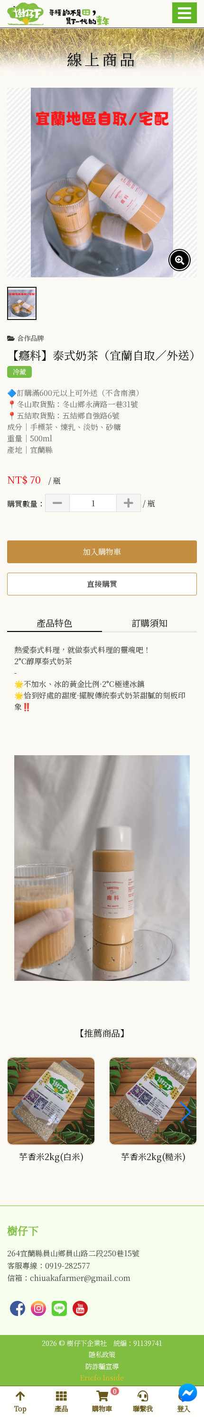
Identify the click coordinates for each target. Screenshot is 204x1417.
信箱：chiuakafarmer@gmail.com (68, 1278)
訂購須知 (149, 622)
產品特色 (55, 622)
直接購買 (102, 583)
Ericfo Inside (102, 1377)
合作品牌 (30, 338)
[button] (185, 1112)
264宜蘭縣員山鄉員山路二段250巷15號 (73, 1253)
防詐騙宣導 (102, 1366)
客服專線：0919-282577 (48, 1266)
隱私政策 (102, 1354)
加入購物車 (102, 551)
